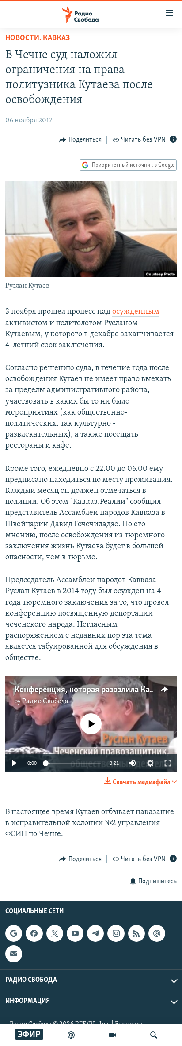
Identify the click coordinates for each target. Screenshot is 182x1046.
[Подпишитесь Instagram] (115, 933)
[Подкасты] (156, 933)
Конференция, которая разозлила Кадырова (96, 690)
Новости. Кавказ (37, 38)
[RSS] (136, 933)
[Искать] (153, 1035)
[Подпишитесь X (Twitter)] (54, 933)
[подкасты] (71, 1035)
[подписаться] (13, 953)
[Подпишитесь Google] (13, 933)
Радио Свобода (45, 701)
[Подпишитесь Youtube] (75, 933)
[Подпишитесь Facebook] (34, 933)
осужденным (135, 312)
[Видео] (112, 1035)
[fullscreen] (168, 763)
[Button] (80, 140)
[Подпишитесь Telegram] (95, 933)
